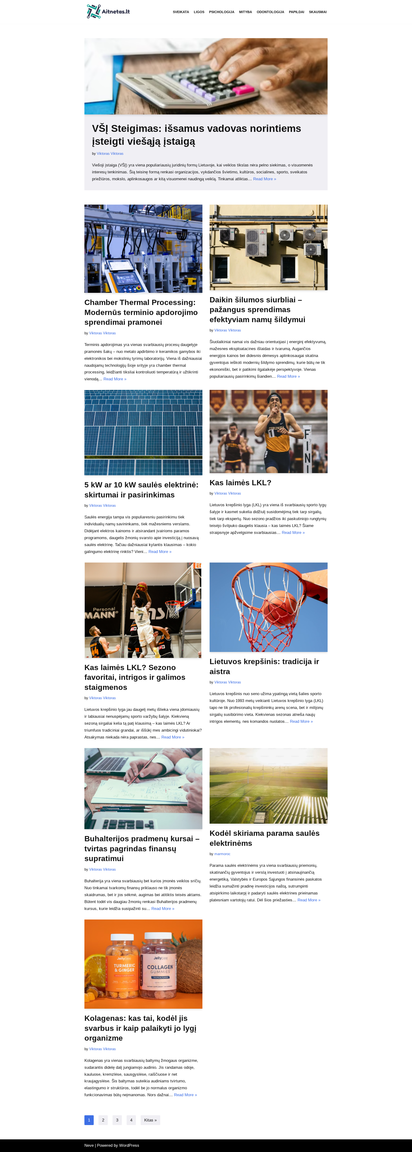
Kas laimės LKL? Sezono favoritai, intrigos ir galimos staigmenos (134, 677)
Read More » (264, 179)
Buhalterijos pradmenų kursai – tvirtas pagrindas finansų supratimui (142, 848)
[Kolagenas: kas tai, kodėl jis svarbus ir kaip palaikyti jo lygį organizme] (143, 964)
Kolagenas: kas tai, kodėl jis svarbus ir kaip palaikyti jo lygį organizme (140, 1028)
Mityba (245, 12)
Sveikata (181, 12)
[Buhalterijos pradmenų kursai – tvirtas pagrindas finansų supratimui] (143, 788)
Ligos (199, 12)
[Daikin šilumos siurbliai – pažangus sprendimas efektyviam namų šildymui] (269, 247)
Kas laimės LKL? (241, 482)
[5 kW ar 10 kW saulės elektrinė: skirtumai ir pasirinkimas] (143, 432)
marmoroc (222, 854)
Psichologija (221, 12)
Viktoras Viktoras (110, 153)
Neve (89, 1145)
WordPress (129, 1145)
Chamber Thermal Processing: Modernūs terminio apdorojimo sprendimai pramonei (141, 312)
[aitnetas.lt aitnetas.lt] (108, 12)
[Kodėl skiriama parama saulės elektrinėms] (269, 786)
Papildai (296, 12)
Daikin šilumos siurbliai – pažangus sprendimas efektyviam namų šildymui (257, 309)
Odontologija (270, 12)
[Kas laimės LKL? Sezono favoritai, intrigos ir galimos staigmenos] (143, 610)
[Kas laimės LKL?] (269, 431)
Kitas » (150, 1120)
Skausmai (318, 12)
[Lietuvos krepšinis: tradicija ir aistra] (269, 607)
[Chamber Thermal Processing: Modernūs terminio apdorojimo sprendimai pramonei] (143, 249)
